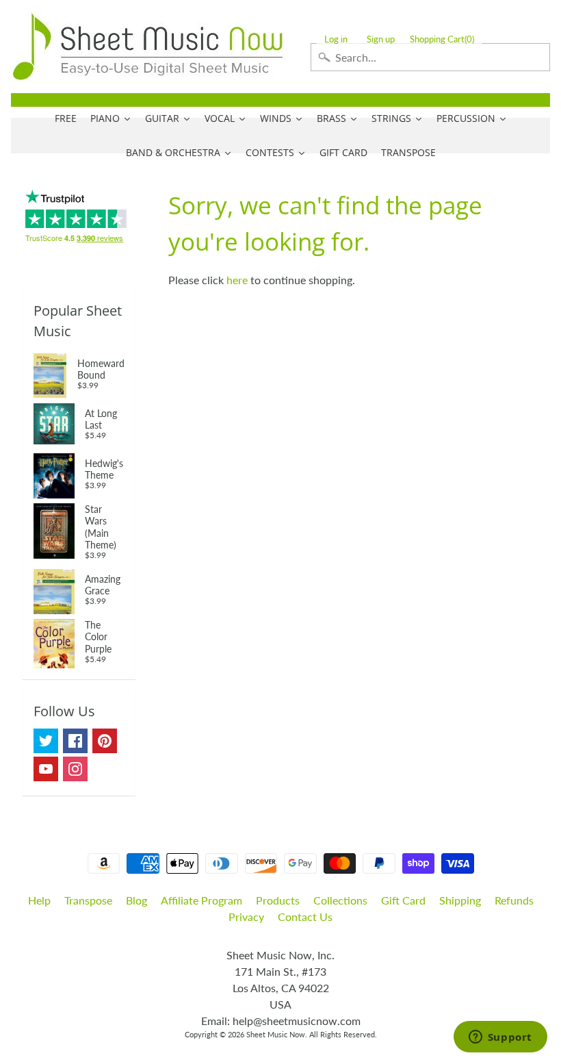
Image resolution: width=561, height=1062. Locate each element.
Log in (336, 39)
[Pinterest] (104, 741)
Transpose (88, 900)
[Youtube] (46, 769)
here (237, 279)
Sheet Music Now (275, 1034)
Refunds (514, 900)
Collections (340, 900)
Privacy (246, 916)
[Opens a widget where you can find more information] (500, 1038)
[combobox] (430, 57)
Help (39, 900)
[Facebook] (75, 741)
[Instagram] (75, 769)
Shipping (460, 900)
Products (278, 900)
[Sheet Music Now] (148, 46)
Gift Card (403, 900)
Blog (136, 900)
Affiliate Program (201, 900)
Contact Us (305, 916)
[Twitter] (46, 741)
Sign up (381, 39)
